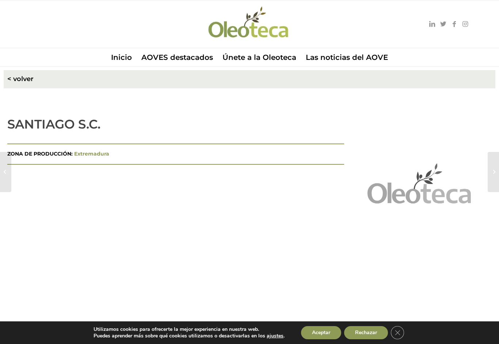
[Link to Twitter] (443, 24)
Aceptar (321, 332)
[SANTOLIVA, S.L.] (5, 172)
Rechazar (366, 332)
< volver (20, 79)
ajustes (275, 336)
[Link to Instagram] (465, 24)
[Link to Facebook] (454, 24)
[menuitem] (121, 57)
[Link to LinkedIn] (432, 24)
